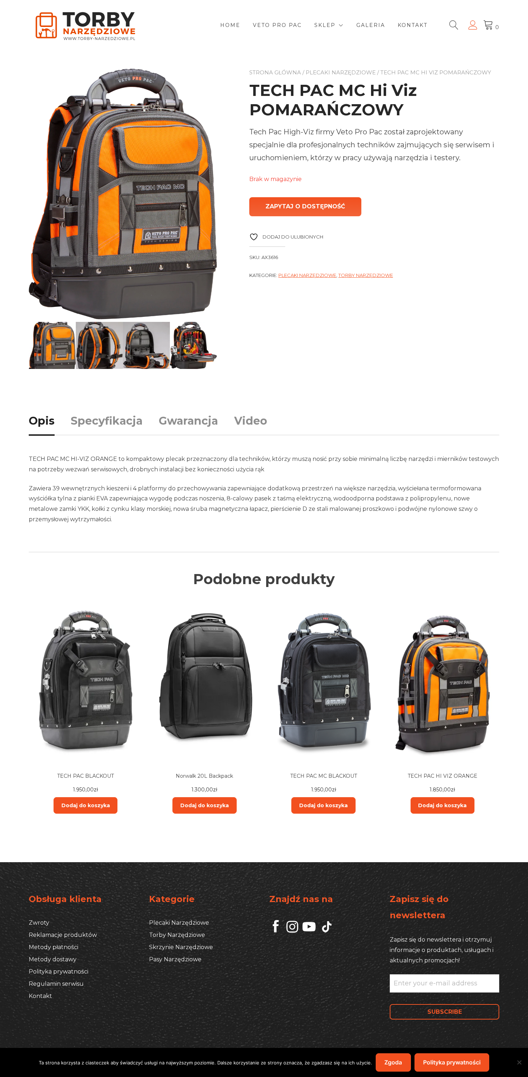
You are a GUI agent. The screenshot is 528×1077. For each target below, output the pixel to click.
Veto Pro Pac (277, 25)
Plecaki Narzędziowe (341, 72)
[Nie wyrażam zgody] (519, 1062)
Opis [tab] (42, 420)
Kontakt (412, 25)
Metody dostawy (53, 959)
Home (230, 25)
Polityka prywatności (58, 971)
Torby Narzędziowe (365, 275)
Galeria (370, 25)
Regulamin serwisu (56, 983)
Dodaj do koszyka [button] (85, 805)
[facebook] (277, 931)
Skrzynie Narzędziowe (181, 947)
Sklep (324, 25)
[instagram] (309, 931)
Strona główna (275, 72)
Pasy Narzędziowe (175, 959)
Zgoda (393, 1062)
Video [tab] (250, 420)
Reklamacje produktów (63, 935)
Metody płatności (53, 947)
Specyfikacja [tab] (107, 420)
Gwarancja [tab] (188, 420)
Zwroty (39, 922)
